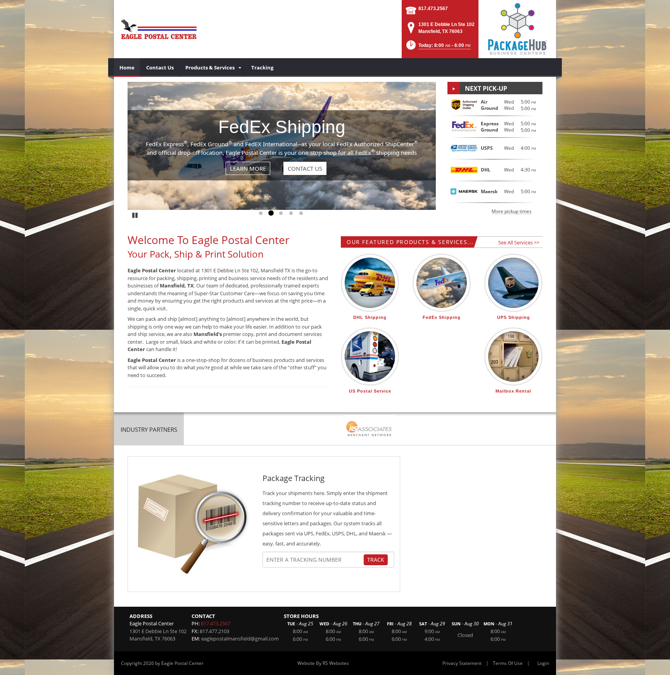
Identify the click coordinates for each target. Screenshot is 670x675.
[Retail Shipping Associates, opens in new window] (369, 429)
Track (375, 559)
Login (543, 663)
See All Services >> (518, 242)
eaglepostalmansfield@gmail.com (240, 638)
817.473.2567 (433, 8)
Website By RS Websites (323, 663)
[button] (438, 47)
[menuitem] (127, 67)
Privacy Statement (462, 663)
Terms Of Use (508, 663)
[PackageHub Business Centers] (517, 28)
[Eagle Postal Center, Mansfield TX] (158, 29)
